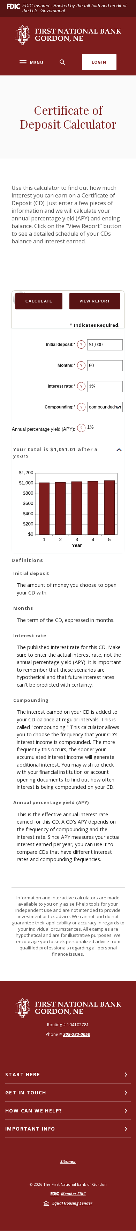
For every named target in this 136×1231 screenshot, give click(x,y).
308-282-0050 (76, 1034)
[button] (68, 452)
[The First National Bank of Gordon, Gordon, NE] (68, 35)
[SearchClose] (62, 62)
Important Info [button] (30, 1128)
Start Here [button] (22, 1074)
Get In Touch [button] (25, 1092)
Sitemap (68, 1161)
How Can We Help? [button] (33, 1110)
